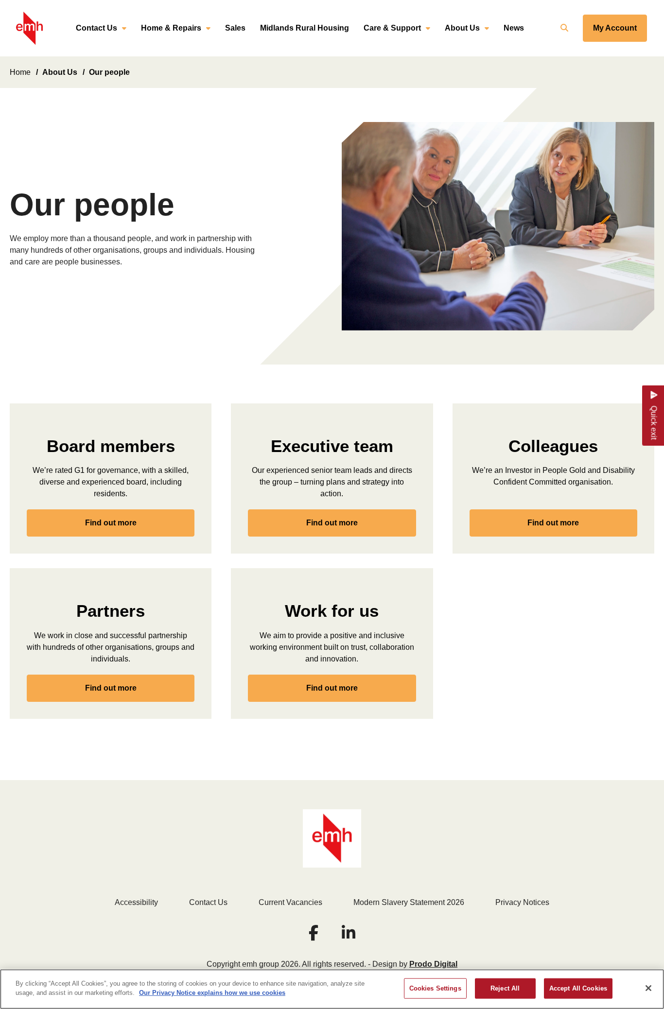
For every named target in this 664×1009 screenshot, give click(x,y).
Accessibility (136, 902)
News (514, 28)
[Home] (29, 28)
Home (20, 72)
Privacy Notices (522, 902)
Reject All (505, 988)
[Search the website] (563, 28)
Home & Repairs (171, 28)
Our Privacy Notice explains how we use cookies (212, 992)
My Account (615, 28)
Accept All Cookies (578, 988)
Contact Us (96, 28)
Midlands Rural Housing (304, 28)
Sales (235, 28)
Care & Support (392, 28)
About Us (462, 28)
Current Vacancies (290, 902)
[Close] (648, 988)
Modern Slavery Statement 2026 (408, 902)
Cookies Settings (435, 988)
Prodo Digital (433, 964)
